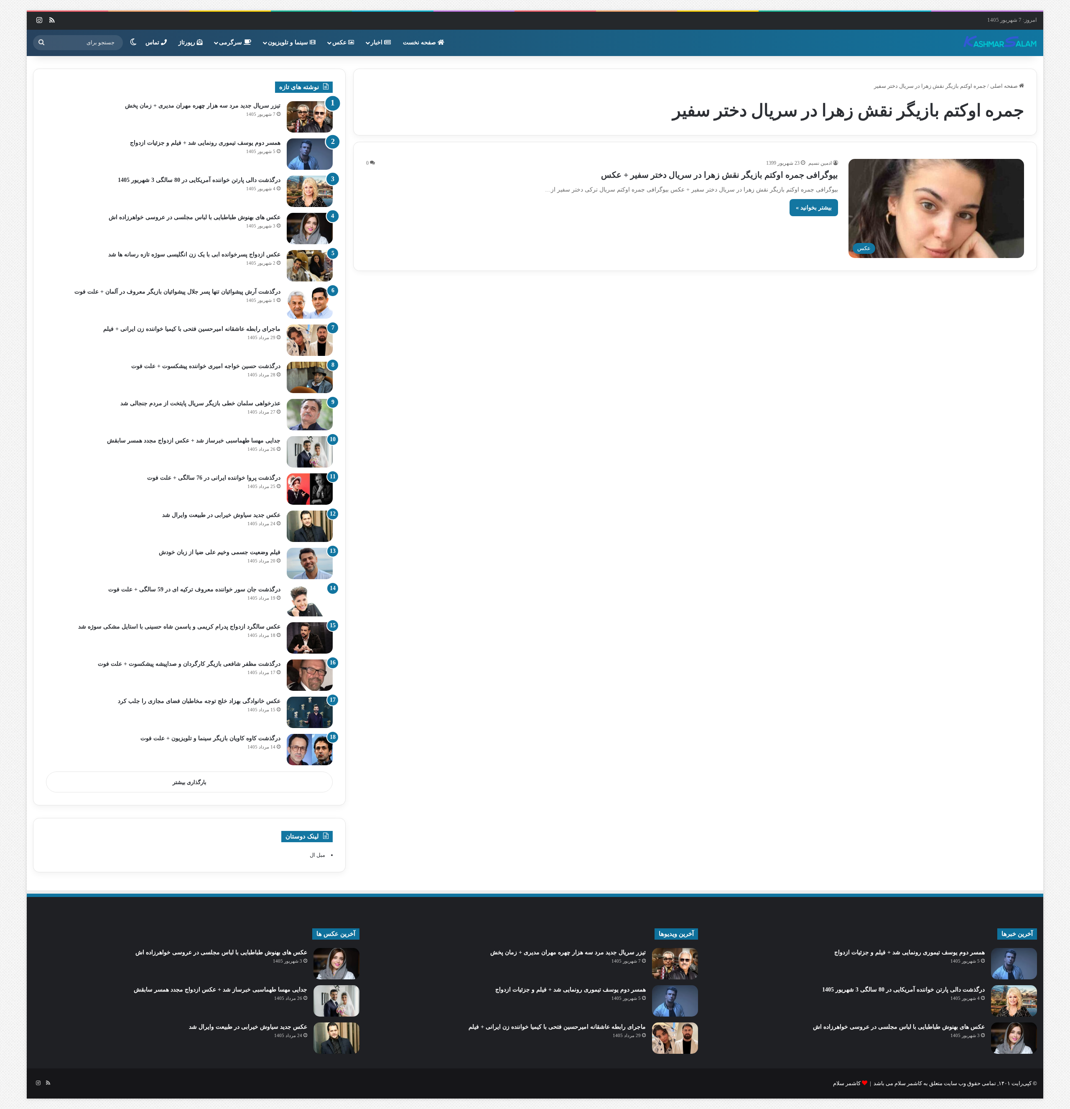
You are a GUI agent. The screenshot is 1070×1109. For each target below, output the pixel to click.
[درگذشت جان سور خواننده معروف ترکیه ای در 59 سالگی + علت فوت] (310, 600)
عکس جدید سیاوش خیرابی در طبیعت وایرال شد (221, 515)
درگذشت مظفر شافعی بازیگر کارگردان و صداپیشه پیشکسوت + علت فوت (189, 664)
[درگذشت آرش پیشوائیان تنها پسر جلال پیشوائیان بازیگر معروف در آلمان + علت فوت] (310, 303)
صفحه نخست (420, 42)
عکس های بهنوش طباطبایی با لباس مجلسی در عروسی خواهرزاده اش (194, 217)
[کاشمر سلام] (1000, 42)
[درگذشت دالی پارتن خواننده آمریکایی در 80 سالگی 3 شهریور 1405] (310, 191)
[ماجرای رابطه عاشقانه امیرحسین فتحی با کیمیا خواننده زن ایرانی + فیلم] (310, 340)
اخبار (377, 42)
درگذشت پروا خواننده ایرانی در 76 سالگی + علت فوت (213, 478)
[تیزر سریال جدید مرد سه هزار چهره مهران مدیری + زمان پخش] (310, 117)
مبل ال (317, 855)
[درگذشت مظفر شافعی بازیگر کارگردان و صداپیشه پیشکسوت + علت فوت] (310, 675)
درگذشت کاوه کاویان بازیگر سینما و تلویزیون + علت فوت (210, 738)
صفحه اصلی (1004, 86)
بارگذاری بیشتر (189, 782)
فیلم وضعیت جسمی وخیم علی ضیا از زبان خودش (219, 552)
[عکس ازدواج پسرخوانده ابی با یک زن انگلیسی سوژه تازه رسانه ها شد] (310, 265)
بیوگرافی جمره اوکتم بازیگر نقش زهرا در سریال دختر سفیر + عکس (719, 174)
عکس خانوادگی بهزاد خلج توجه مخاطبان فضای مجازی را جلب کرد (199, 701)
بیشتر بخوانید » (814, 207)
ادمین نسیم (820, 163)
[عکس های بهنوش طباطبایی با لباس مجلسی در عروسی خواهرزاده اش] (310, 228)
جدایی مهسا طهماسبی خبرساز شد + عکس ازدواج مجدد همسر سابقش (193, 440)
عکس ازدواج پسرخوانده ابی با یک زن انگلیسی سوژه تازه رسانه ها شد (194, 254)
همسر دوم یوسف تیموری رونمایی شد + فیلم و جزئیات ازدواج (205, 143)
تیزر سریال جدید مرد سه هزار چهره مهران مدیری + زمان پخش (202, 105)
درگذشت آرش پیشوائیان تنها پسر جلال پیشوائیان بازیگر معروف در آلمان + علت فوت (177, 292)
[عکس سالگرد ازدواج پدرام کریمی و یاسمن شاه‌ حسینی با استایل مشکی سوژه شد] (310, 638)
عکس (340, 42)
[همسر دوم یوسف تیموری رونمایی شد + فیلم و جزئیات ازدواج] (310, 154)
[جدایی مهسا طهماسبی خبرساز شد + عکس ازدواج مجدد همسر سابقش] (310, 452)
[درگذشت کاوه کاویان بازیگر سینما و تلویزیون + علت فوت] (310, 749)
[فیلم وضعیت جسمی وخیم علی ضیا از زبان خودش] (310, 563)
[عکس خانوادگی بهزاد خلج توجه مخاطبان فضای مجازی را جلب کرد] (310, 712)
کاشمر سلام (847, 1083)
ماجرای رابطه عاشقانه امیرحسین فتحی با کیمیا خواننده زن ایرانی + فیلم (191, 329)
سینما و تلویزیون (289, 42)
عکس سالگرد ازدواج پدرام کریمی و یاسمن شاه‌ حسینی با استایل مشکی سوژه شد (179, 626)
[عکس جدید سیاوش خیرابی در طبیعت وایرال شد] (310, 526)
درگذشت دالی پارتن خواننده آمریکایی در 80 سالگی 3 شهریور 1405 (199, 180)
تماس (153, 42)
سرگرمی (231, 42)
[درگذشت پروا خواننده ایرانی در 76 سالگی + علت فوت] (310, 489)
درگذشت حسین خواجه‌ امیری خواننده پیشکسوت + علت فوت (205, 366)
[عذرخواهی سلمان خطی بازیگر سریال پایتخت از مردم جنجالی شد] (310, 414)
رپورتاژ (187, 42)
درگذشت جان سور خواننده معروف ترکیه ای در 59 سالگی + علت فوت (194, 589)
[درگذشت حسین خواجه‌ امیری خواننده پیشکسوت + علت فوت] (310, 377)
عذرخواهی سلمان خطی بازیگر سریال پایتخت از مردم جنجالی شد (200, 403)
